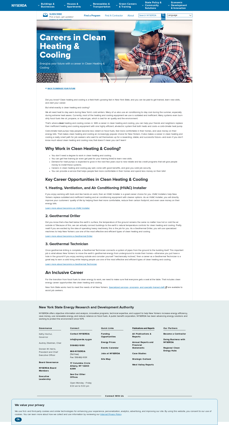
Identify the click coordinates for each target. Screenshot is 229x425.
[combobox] (149, 15)
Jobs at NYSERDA (110, 353)
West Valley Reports (143, 365)
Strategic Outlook (141, 359)
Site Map (105, 359)
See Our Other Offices (77, 375)
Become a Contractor (174, 334)
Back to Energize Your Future (61, 88)
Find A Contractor (114, 16)
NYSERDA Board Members (47, 369)
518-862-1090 (77, 345)
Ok (18, 419)
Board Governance (49, 362)
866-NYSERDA (78, 351)
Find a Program (92, 16)
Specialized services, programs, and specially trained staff (137, 287)
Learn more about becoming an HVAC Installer (67, 208)
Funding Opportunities (108, 335)
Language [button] (172, 15)
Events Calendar (110, 348)
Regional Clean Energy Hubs (171, 349)
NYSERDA (19, 5)
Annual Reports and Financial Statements (142, 345)
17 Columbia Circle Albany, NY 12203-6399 (80, 366)
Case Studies (139, 353)
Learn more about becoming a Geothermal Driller (69, 236)
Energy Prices (108, 342)
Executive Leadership (45, 377)
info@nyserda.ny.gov (81, 339)
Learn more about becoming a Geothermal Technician (71, 264)
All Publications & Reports (141, 335)
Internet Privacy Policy (110, 414)
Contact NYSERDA (80, 334)
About (131, 16)
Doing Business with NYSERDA (174, 340)
